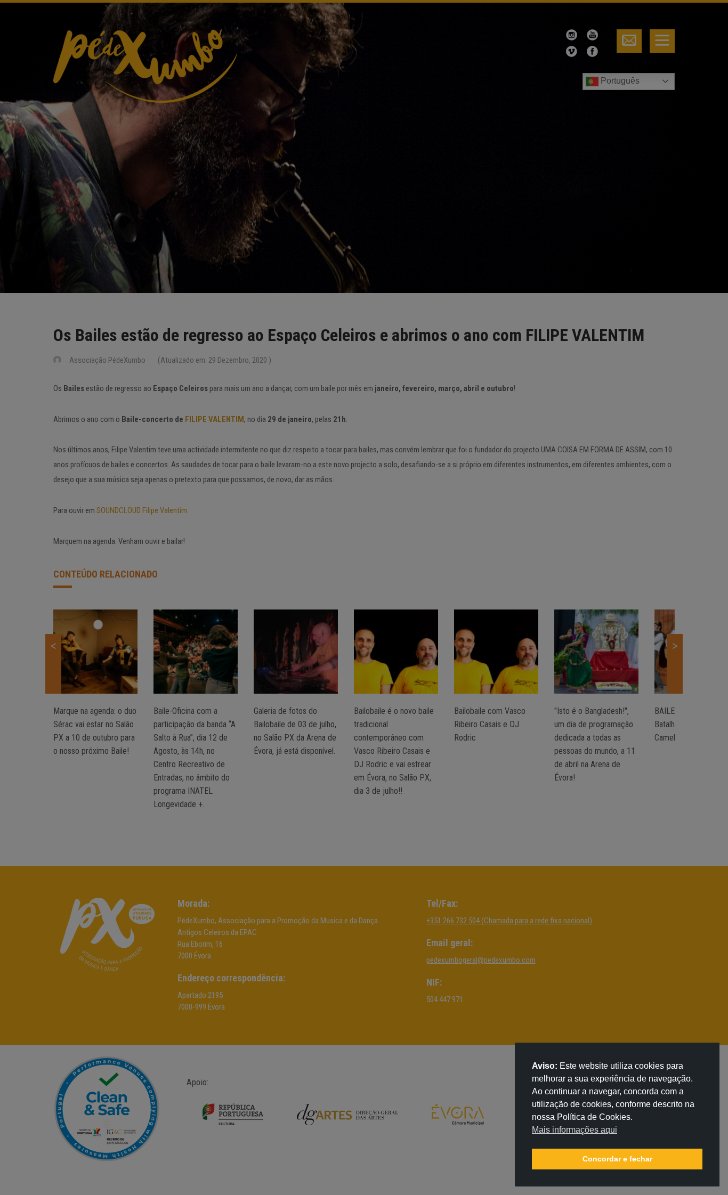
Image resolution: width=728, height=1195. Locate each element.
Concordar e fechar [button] (617, 1159)
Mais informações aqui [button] (574, 1129)
